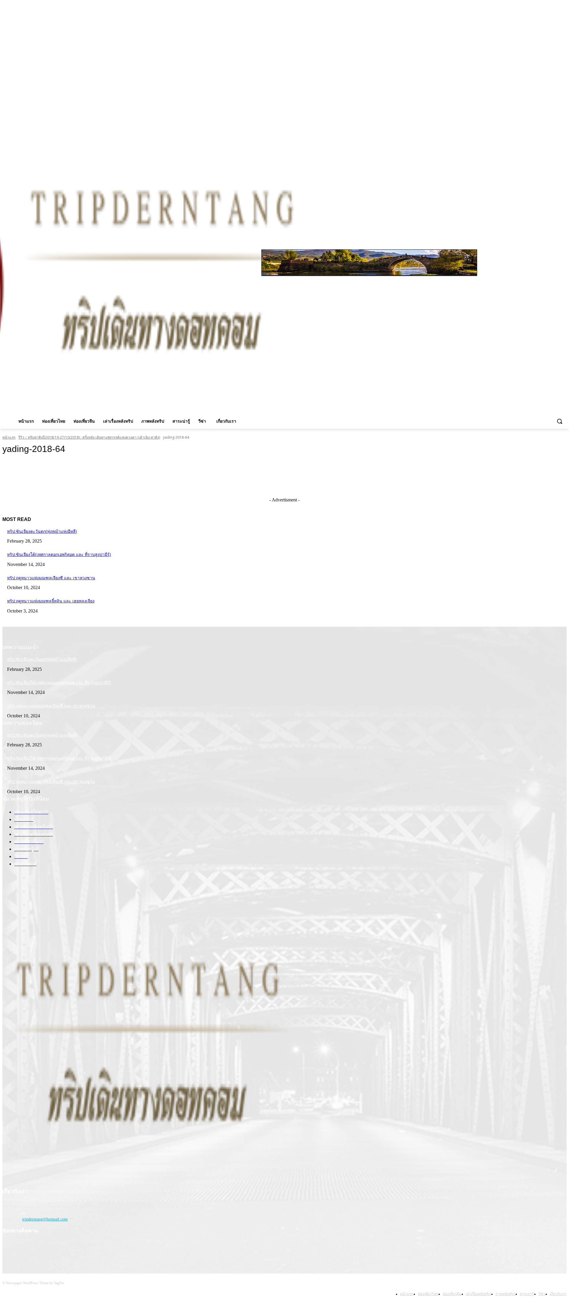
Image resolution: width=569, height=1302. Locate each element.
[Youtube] (563, 102)
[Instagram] (547, 102)
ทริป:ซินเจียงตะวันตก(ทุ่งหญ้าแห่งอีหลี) (42, 531)
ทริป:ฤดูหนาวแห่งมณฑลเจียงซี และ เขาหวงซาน (51, 577)
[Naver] (51, 1248)
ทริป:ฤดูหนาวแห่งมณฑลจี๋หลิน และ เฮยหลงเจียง (51, 601)
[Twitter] (555, 102)
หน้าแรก (8, 437)
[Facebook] (538, 102)
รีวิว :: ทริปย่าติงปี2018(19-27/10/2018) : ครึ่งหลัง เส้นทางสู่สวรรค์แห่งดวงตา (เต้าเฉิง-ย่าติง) (89, 437)
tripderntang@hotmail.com (45, 1219)
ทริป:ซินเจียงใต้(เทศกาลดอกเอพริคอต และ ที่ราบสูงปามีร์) (59, 554)
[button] (559, 421)
